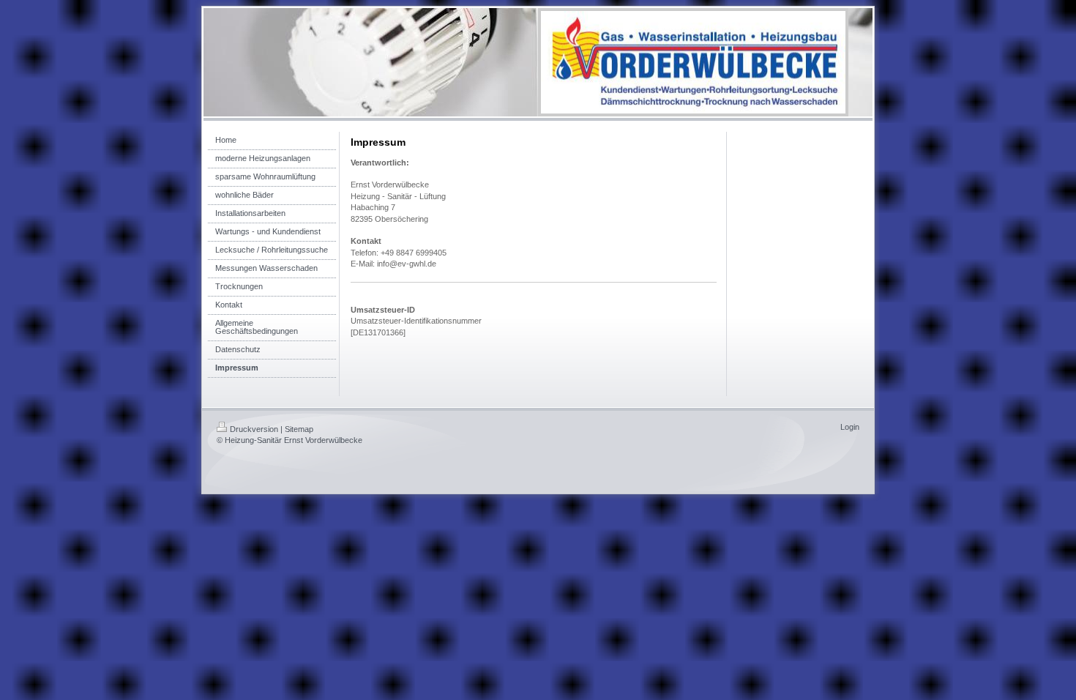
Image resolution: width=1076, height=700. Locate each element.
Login (849, 426)
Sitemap (299, 429)
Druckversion (254, 429)
